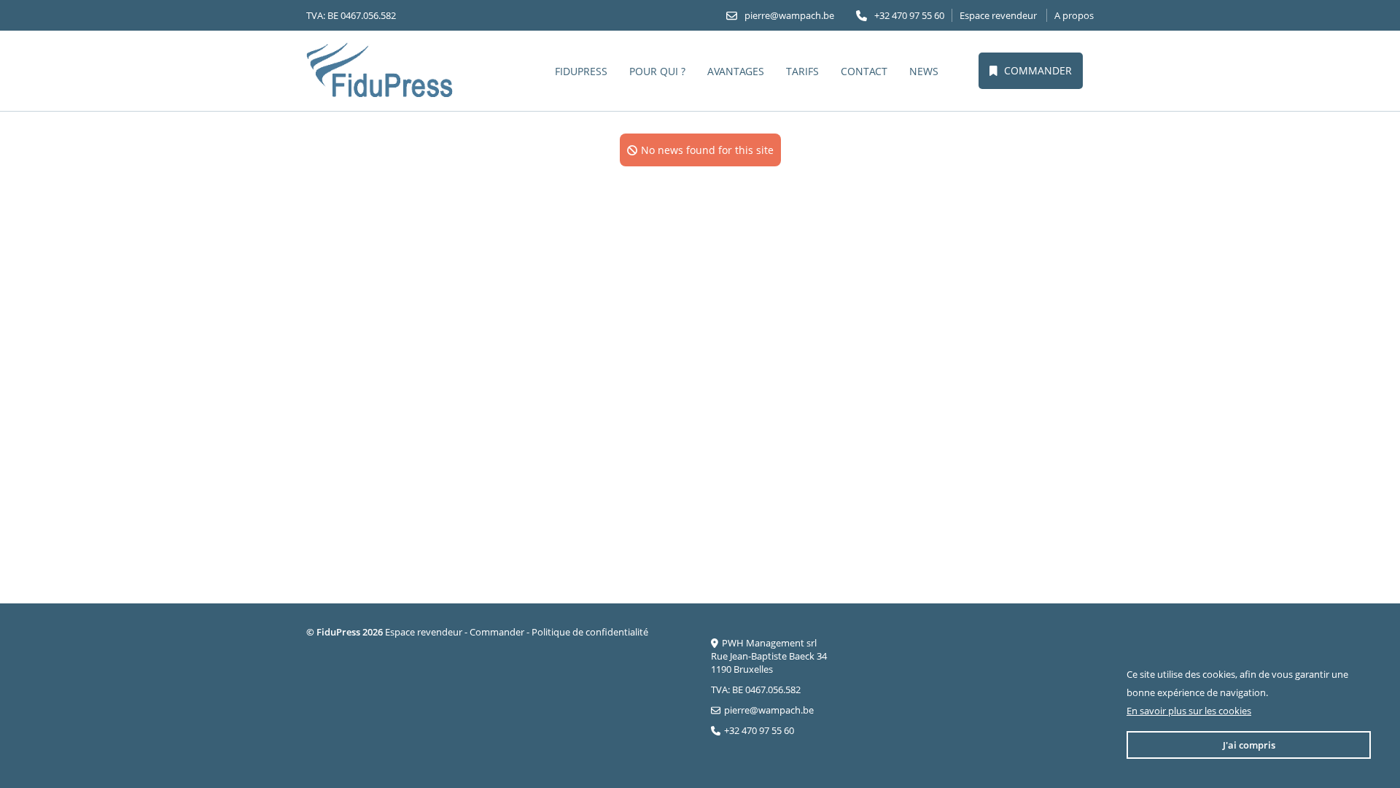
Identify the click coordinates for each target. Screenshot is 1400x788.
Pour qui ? (657, 71)
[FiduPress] (380, 71)
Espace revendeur (998, 15)
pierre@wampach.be (789, 15)
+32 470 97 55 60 (909, 15)
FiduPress (581, 71)
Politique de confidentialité (590, 631)
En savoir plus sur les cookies (1189, 710)
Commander (1038, 70)
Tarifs (802, 71)
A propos (1074, 15)
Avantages (735, 71)
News (923, 71)
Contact (864, 71)
